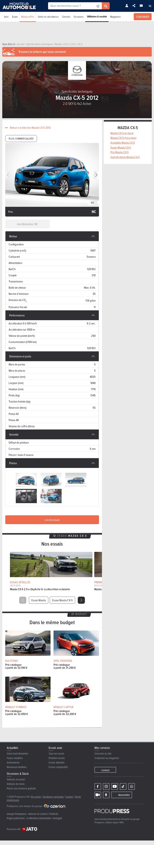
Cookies (69, 796)
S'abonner (142, 17)
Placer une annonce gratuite (21, 788)
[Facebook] (97, 786)
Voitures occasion (16, 779)
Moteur (13, 236)
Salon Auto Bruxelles (17, 753)
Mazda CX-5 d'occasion (123, 138)
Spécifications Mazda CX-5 (125, 157)
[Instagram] (106, 786)
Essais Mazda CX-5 (62, 600)
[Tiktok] (123, 786)
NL (150, 5)
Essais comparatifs (58, 767)
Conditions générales (53, 796)
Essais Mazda (38, 600)
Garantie (13, 434)
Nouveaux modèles (17, 767)
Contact (105, 770)
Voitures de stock (16, 784)
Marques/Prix (27, 16)
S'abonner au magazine (106, 758)
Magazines (115, 16)
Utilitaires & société (97, 17)
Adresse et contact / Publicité (43, 814)
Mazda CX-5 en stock (122, 133)
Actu (6, 16)
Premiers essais (57, 758)
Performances (17, 315)
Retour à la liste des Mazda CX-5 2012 (30, 128)
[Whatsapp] (131, 786)
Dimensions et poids (20, 356)
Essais (15, 16)
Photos (13, 463)
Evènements (13, 762)
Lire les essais (52, 520)
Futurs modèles (15, 758)
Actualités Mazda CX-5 (122, 142)
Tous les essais (56, 753)
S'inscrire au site (102, 753)
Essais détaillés (57, 762)
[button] (96, 175)
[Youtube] (114, 786)
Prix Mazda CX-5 (119, 152)
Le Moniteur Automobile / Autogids (44, 818)
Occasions (79, 16)
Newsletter (124, 795)
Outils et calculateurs (48, 16)
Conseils (66, 16)
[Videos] (97, 795)
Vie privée (36, 796)
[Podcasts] (106, 795)
